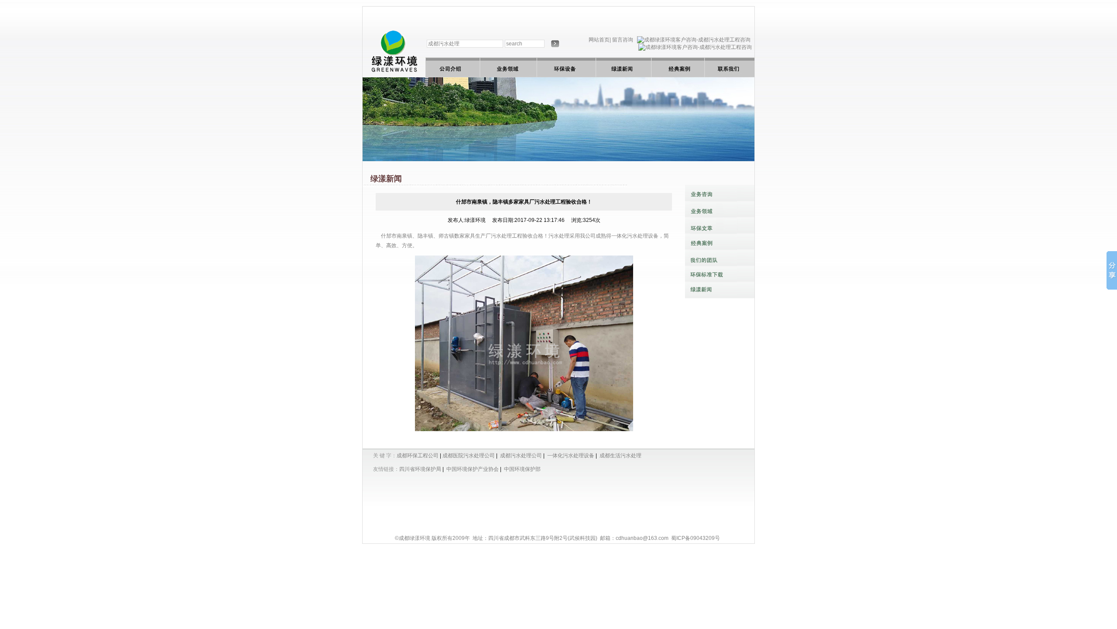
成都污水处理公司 (521, 456)
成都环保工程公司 (418, 456)
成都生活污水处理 (620, 456)
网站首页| (600, 40)
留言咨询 (622, 40)
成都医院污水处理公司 (468, 456)
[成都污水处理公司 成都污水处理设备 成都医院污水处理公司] (394, 76)
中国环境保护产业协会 (472, 469)
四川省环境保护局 (420, 469)
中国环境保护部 (522, 469)
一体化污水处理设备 (634, 236)
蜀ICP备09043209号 (695, 538)
